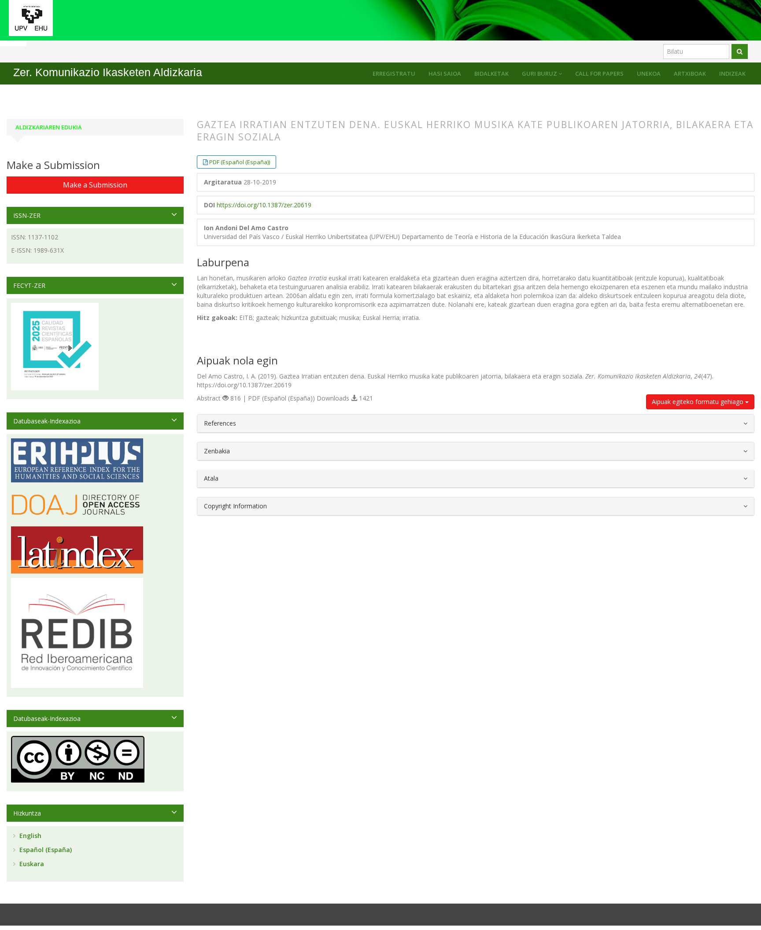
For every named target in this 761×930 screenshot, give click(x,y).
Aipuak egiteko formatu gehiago (698, 401)
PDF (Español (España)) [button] (239, 162)
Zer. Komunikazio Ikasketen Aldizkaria (107, 72)
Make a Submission (95, 185)
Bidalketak (491, 73)
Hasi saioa (445, 73)
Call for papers (599, 73)
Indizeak (732, 73)
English (29, 835)
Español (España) (45, 849)
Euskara (31, 864)
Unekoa (649, 73)
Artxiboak (690, 73)
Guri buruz (540, 73)
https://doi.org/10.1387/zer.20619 (264, 205)
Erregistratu (394, 73)
